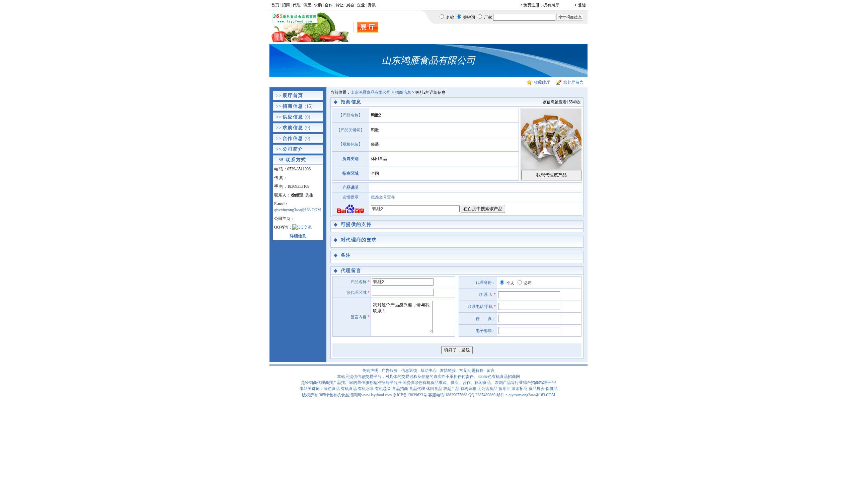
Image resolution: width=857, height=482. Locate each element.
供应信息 (293, 116)
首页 (275, 5)
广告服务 (390, 370)
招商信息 (293, 106)
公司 (527, 283)
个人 (509, 283)
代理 (297, 5)
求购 (318, 5)
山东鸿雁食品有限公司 (370, 92)
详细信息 (298, 236)
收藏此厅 (542, 82)
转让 (339, 5)
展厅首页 (293, 95)
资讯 (372, 5)
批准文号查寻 (383, 197)
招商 (286, 5)
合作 (329, 5)
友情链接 (448, 370)
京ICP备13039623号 (410, 395)
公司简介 (293, 149)
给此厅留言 (573, 82)
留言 (491, 370)
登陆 (582, 5)
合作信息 (293, 138)
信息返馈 (409, 370)
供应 (307, 5)
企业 (361, 5)
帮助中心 (428, 370)
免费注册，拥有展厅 (541, 5)
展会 (350, 5)
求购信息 (293, 127)
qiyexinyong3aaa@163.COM (297, 210)
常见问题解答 (471, 370)
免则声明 (370, 370)
